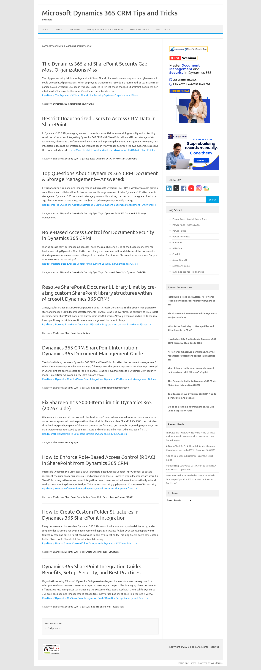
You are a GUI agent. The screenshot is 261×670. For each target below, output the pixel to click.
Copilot (176, 254)
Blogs (59, 29)
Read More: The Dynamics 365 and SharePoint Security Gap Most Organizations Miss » (90, 95)
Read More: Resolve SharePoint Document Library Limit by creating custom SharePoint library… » (96, 324)
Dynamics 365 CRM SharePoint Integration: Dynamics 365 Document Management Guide (92, 351)
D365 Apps (74, 29)
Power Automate (181, 236)
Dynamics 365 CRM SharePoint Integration (107, 387)
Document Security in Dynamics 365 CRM (125, 272)
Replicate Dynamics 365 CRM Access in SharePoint (111, 158)
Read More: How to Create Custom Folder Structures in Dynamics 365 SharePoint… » (89, 543)
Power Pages (179, 230)
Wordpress (216, 662)
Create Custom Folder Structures (102, 551)
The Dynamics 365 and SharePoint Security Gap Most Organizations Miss (94, 67)
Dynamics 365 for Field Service (188, 271)
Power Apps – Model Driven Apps (189, 218)
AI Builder (177, 248)
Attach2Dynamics (62, 213)
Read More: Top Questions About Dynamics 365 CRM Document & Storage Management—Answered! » (99, 204)
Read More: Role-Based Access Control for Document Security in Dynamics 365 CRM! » (90, 263)
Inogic (45, 29)
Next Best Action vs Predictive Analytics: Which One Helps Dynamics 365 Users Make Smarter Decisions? (190, 479)
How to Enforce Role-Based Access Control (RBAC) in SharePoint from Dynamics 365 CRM (98, 460)
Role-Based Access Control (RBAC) (115, 496)
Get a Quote (163, 29)
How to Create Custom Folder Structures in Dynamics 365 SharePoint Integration (90, 515)
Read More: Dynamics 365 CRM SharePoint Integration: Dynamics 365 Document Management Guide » (99, 379)
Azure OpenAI (179, 259)
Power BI (177, 242)
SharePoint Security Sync (81, 103)
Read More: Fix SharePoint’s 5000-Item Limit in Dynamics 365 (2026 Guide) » (84, 433)
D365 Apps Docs (138, 29)
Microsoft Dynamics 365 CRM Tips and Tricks (110, 13)
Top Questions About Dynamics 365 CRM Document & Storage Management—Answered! (100, 176)
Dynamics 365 (60, 103)
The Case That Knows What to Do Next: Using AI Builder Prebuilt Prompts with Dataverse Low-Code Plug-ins (191, 436)
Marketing (58, 332)
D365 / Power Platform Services (105, 29)
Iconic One (183, 662)
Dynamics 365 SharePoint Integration (104, 606)
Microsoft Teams (181, 265)
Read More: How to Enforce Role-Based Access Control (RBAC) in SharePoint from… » (89, 488)
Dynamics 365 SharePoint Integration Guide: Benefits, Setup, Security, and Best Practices (91, 569)
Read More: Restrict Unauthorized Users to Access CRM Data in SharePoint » (112, 149)
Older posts (53, 628)
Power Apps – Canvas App (186, 224)
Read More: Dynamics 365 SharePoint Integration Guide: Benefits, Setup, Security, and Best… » (95, 598)
